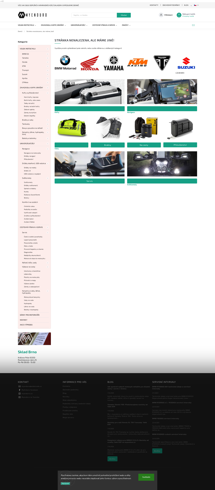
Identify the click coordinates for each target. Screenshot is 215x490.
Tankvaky (26, 124)
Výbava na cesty (28, 267)
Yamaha (25, 58)
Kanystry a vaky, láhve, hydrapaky (31, 292)
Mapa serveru (68, 417)
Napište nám (68, 414)
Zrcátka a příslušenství (32, 216)
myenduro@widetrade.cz (32, 386)
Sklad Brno (27, 352)
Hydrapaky (28, 303)
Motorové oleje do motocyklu (34, 258)
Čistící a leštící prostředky (33, 237)
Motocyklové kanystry (32, 297)
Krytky (26, 192)
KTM (24, 66)
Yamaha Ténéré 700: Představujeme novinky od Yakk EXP (128, 406)
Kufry (57, 112)
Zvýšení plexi (28, 219)
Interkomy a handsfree (32, 271)
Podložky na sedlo (30, 209)
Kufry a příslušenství (30, 93)
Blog (186, 5)
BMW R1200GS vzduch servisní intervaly (169, 434)
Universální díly (27, 143)
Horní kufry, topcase (31, 97)
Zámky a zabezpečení (31, 287)
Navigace (26, 149)
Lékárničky (28, 274)
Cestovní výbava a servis (31, 227)
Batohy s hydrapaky (31, 310)
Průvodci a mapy (30, 280)
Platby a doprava (70, 407)
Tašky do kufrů (29, 103)
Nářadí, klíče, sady (29, 263)
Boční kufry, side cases (32, 100)
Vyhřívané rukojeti (30, 213)
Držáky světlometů (31, 185)
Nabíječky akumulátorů (32, 255)
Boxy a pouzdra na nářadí (32, 128)
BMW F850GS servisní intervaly (165, 418)
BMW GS (25, 54)
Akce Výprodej (26, 325)
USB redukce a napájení (32, 174)
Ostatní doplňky (29, 116)
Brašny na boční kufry (32, 106)
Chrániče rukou (29, 206)
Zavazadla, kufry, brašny (31, 87)
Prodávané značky (70, 410)
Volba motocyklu (28, 49)
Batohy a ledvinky (29, 138)
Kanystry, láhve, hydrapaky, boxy (33, 133)
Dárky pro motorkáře (30, 315)
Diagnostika (28, 252)
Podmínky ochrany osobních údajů (77, 404)
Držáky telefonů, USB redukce (34, 163)
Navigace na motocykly (32, 153)
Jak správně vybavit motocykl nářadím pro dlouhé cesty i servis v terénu (129, 388)
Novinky (23, 320)
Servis (24, 232)
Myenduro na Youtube (30, 397)
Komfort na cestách (30, 202)
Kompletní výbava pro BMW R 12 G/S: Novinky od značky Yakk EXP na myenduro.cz (128, 441)
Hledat (124, 15)
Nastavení (65, 484)
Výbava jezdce (29, 284)
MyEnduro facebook (30, 390)
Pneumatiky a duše (31, 243)
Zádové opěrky (29, 109)
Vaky (57, 148)
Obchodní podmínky (171, 5)
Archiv (112, 459)
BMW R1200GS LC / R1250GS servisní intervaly (171, 403)
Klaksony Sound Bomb (32, 195)
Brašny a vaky (27, 120)
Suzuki (24, 74)
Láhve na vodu (29, 306)
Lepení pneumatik (30, 240)
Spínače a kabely (30, 188)
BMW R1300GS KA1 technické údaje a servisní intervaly (171, 388)
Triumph (25, 70)
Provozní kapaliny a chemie (34, 249)
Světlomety (26, 178)
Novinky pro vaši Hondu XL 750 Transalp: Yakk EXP (127, 423)
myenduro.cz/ (27, 393)
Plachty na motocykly (32, 277)
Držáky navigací (29, 156)
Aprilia (24, 78)
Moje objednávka (70, 400)
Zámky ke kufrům (30, 113)
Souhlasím (146, 477)
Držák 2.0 (27, 171)
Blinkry (26, 198)
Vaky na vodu (29, 300)
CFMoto (25, 82)
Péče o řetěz (28, 246)
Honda (24, 62)
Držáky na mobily (30, 168)
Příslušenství (28, 159)
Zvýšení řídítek (29, 222)
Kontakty (154, 5)
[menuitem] (28, 25)
